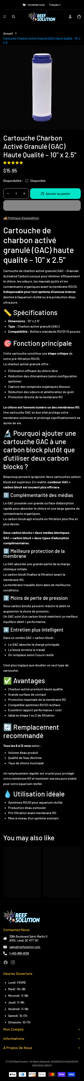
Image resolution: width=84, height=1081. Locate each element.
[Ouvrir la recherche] (13, 16)
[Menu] (4, 16)
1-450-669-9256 (19, 953)
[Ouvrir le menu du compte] (70, 16)
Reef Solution (21, 1061)
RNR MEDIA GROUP (42, 1065)
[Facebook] (5, 962)
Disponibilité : (13, 181)
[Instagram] (12, 962)
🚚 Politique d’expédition (21, 218)
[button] (13, 162)
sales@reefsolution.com (24, 947)
